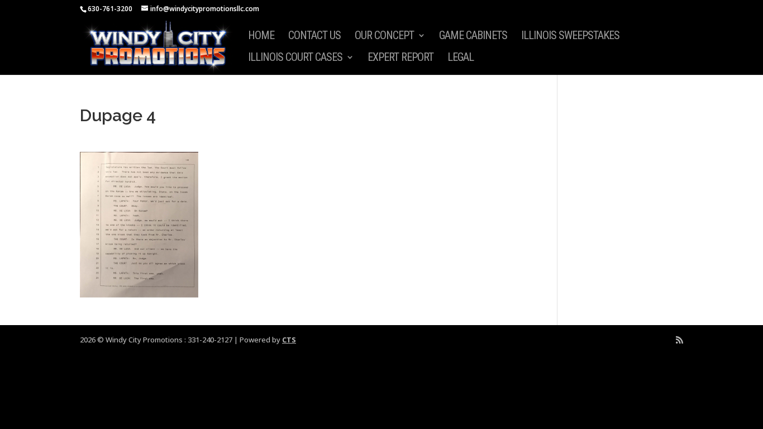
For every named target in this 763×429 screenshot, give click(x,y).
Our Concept (384, 36)
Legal (460, 58)
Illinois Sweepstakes (570, 36)
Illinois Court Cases (295, 58)
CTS (289, 340)
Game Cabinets (473, 36)
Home (261, 36)
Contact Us (314, 36)
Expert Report (400, 58)
